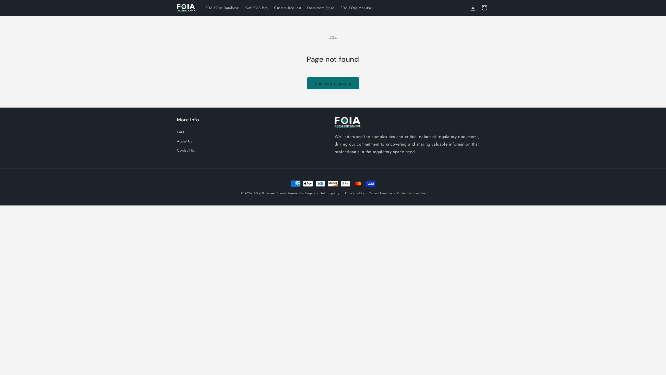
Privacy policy (354, 193)
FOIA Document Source (270, 193)
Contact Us (186, 150)
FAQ (180, 132)
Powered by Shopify (301, 193)
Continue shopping (333, 83)
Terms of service (380, 193)
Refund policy (330, 193)
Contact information (411, 193)
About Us (184, 141)
